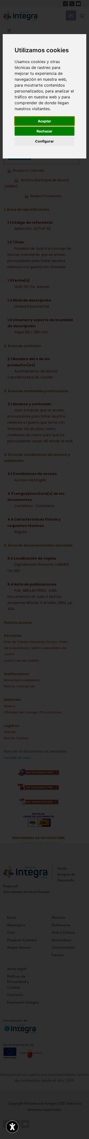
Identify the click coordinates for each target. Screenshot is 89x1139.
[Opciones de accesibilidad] (12, 1127)
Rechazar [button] (44, 131)
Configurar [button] (44, 141)
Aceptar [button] (44, 121)
